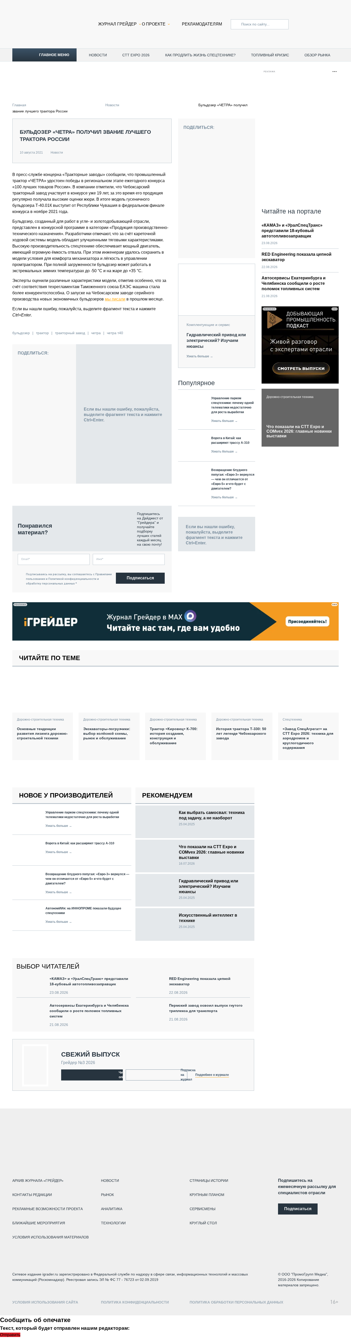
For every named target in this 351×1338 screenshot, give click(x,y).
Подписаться (140, 578)
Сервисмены (202, 1209)
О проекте (153, 24)
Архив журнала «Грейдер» (37, 1180)
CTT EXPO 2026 (136, 55)
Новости (98, 55)
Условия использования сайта (45, 1302)
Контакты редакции (32, 1195)
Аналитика (111, 1209)
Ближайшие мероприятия (38, 1223)
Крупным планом (207, 1195)
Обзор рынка (317, 55)
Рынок (107, 1195)
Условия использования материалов (50, 1237)
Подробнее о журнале (212, 1075)
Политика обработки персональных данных (236, 1302)
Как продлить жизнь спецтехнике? (200, 55)
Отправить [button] (10, 1335)
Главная (19, 105)
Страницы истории (209, 1180)
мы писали (115, 299)
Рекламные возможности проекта (47, 1209)
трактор (42, 333)
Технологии (113, 1223)
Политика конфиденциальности (135, 1302)
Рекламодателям (202, 24)
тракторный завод (70, 333)
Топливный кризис (270, 55)
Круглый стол (203, 1223)
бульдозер (21, 333)
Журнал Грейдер (117, 24)
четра (96, 333)
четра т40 (115, 333)
